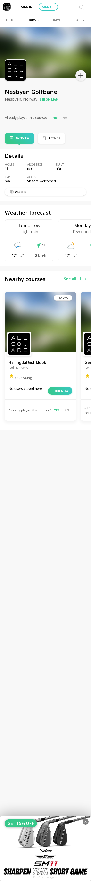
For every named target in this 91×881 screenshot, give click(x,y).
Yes (55, 118)
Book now (60, 391)
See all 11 (72, 279)
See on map (49, 99)
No (64, 118)
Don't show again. (45, 877)
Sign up (48, 7)
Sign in (27, 7)
